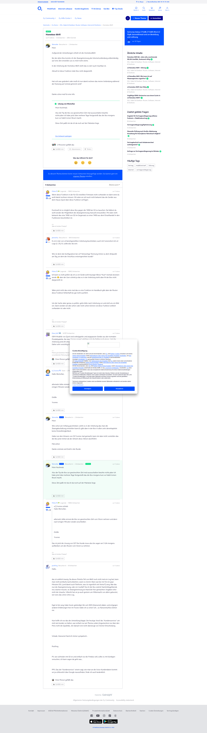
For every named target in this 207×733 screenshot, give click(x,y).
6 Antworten (131, 139)
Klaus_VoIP (55, 333)
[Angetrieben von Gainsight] (103, 695)
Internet (131, 170)
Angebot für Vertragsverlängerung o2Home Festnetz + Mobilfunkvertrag (142, 117)
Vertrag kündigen (173, 711)
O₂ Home (55, 25)
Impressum (41, 711)
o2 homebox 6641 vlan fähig (137, 87)
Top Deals (118, 9)
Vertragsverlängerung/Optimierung (139, 125)
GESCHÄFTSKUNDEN (57, 2)
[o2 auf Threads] (115, 716)
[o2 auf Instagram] (104, 716)
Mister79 (55, 191)
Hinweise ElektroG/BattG (80, 711)
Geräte (106, 9)
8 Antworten (131, 121)
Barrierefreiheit (131, 711)
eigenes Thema (79, 176)
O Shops (140, 2)
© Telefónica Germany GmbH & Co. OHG (103, 727)
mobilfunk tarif (141, 165)
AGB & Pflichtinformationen (58, 711)
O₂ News (78, 18)
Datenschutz (117, 711)
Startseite (46, 25)
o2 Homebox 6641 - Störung (136, 68)
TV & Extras (96, 9)
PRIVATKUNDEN (43, 2)
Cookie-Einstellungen (156, 711)
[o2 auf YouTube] (98, 716)
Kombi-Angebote (82, 9)
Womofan (55, 44)
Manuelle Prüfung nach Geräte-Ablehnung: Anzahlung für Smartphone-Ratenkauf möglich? (144, 132)
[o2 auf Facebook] (92, 716)
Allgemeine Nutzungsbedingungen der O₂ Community (93, 700)
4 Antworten (131, 154)
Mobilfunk (51, 9)
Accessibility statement (125, 700)
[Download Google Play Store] (110, 723)
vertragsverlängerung (143, 170)
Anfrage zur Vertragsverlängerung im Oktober (143, 151)
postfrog (55, 566)
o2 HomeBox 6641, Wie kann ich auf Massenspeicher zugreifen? (139, 77)
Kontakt (31, 711)
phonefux (55, 238)
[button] (51, 9)
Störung (151, 165)
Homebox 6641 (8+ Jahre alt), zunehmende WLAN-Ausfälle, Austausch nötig (142, 58)
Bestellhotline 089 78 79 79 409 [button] (158, 2)
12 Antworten (131, 128)
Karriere (142, 711)
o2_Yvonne (55, 371)
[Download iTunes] (95, 723)
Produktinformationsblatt (101, 711)
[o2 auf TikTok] (110, 716)
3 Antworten (131, 148)
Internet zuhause (65, 9)
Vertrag (130, 165)
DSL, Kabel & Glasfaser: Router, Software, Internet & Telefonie (80, 25)
